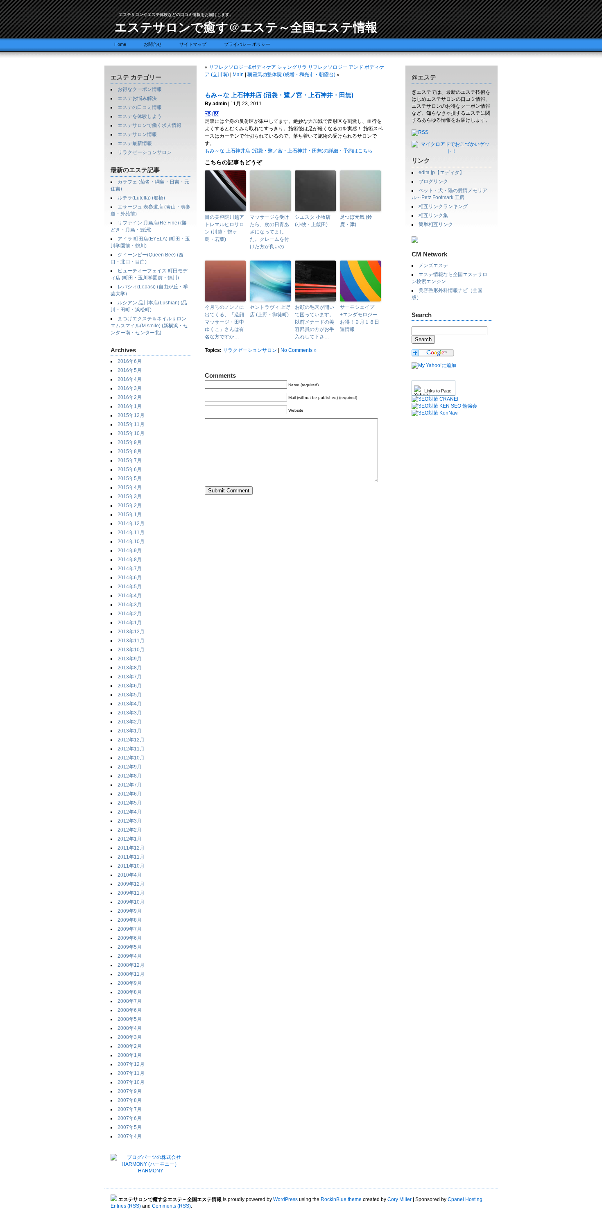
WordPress (285, 1199)
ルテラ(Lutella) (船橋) (141, 198)
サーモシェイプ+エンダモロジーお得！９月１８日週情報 (359, 318)
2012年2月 (130, 830)
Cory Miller (399, 1199)
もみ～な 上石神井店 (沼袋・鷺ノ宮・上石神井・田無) (279, 94)
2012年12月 (131, 740)
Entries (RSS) (126, 1206)
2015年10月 (131, 433)
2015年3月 (130, 496)
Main (238, 74)
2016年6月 (130, 361)
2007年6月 (130, 1118)
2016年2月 (130, 397)
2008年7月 (130, 1001)
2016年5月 (130, 370)
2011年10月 (131, 866)
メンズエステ (433, 265)
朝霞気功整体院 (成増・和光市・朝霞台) (291, 74)
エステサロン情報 (137, 134)
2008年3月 (130, 1037)
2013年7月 (130, 677)
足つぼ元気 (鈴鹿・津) (356, 220)
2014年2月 (130, 614)
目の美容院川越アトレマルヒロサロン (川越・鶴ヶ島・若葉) (224, 228)
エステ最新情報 (135, 143)
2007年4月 (130, 1136)
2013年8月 (130, 668)
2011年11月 (131, 857)
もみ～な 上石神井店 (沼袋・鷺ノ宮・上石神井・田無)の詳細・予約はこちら (289, 151)
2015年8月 (130, 451)
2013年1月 (130, 731)
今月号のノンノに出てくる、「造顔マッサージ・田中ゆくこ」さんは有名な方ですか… (224, 322)
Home (120, 44)
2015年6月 (130, 469)
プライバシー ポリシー (247, 44)
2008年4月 (130, 1028)
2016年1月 (130, 406)
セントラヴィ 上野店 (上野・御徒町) (270, 310)
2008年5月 (130, 1019)
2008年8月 (130, 992)
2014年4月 (130, 595)
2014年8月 (130, 559)
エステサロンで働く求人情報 (149, 125)
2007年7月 (130, 1109)
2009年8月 (130, 920)
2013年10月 (131, 650)
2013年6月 (130, 686)
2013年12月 (131, 632)
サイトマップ (192, 44)
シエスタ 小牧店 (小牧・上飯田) (312, 220)
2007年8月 (130, 1100)
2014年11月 (131, 532)
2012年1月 (130, 839)
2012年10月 (131, 758)
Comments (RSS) (171, 1206)
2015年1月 (130, 514)
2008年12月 (131, 965)
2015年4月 (130, 487)
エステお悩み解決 (137, 98)
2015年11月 (131, 424)
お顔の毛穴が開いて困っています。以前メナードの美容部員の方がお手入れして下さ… (314, 322)
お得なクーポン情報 (140, 89)
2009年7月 (130, 929)
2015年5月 (130, 478)
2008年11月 (131, 974)
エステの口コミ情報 (140, 107)
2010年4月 (130, 875)
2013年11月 (131, 641)
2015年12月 (131, 415)
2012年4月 (130, 812)
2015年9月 (130, 442)
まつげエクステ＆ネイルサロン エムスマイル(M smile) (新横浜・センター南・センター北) (149, 325)
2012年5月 (130, 803)
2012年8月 (130, 776)
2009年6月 (130, 938)
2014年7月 (130, 568)
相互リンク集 (433, 215)
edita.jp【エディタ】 (441, 172)
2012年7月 (130, 785)
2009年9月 (130, 911)
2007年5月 (130, 1127)
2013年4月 (130, 704)
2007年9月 (130, 1091)
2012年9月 (130, 767)
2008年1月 (130, 1055)
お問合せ (153, 44)
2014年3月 (130, 605)
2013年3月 (130, 713)
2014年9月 (130, 550)
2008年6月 (130, 1010)
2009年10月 (131, 902)
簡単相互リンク (436, 224)
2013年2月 (130, 722)
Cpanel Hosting (465, 1199)
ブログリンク (433, 181)
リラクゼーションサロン (145, 152)
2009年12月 (131, 884)
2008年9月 (130, 983)
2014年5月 (130, 586)
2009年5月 (130, 947)
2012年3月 (130, 821)
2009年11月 (131, 893)
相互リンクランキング (443, 206)
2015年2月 (130, 505)
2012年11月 (131, 749)
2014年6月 (130, 577)
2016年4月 (130, 379)
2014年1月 (130, 623)
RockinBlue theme (341, 1199)
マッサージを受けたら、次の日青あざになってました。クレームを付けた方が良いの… (269, 231)
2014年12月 (131, 523)
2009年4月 (130, 956)
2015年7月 (130, 460)
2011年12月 (131, 848)
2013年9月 (130, 659)
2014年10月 (131, 541)
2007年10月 (131, 1082)
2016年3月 (130, 388)
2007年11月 (131, 1073)
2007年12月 (131, 1064)
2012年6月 (130, 794)
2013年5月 (130, 695)
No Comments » (299, 350)
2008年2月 (130, 1046)
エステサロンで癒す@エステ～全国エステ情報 (246, 27)
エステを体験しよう (140, 116)
